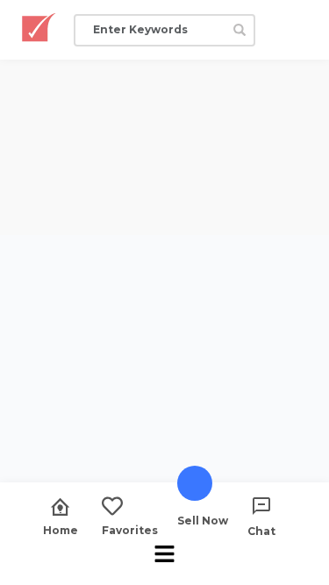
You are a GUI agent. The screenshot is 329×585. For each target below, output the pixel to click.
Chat (261, 530)
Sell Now (202, 520)
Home (60, 530)
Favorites (130, 530)
